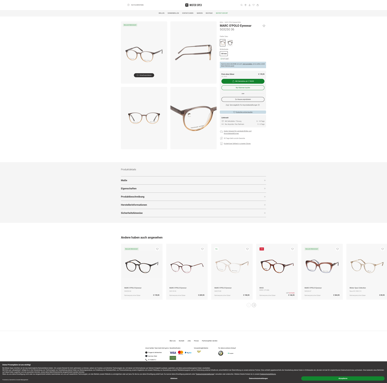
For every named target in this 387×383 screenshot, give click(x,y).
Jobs (189, 341)
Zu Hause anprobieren (243, 99)
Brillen (161, 13)
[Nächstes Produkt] (254, 305)
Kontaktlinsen (187, 13)
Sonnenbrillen (173, 13)
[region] (193, 274)
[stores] (245, 5)
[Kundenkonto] (250, 5)
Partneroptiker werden (209, 341)
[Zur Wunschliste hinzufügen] (264, 26)
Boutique (209, 13)
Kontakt (181, 341)
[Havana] (230, 42)
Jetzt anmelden (247, 64)
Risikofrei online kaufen (244, 112)
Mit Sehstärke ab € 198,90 (244, 81)
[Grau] (222, 42)
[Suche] (241, 5)
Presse (196, 341)
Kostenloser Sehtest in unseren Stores (237, 143)
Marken (200, 13)
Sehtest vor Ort (222, 13)
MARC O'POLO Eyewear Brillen (233, 22)
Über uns (173, 341)
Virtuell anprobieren (145, 75)
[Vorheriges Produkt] (249, 305)
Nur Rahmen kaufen (243, 88)
